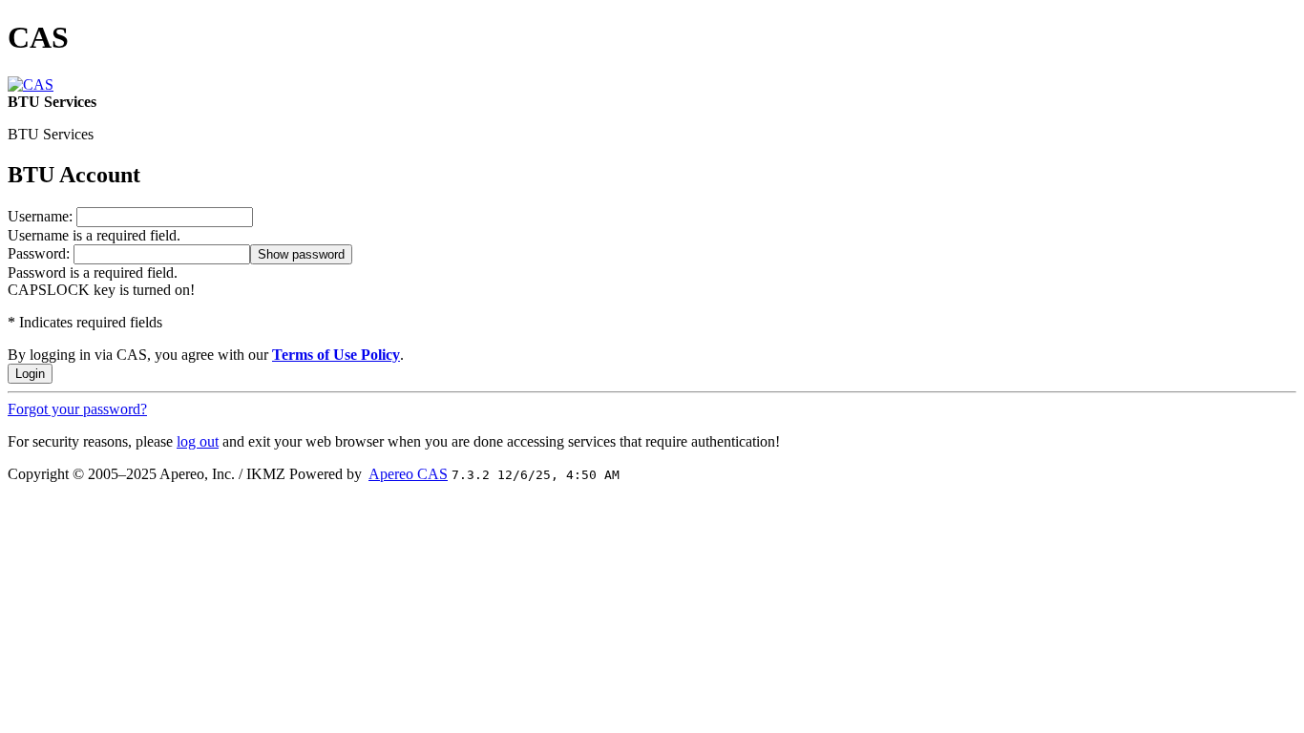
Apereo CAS (408, 474)
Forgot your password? (77, 409)
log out (198, 441)
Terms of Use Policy (336, 354)
